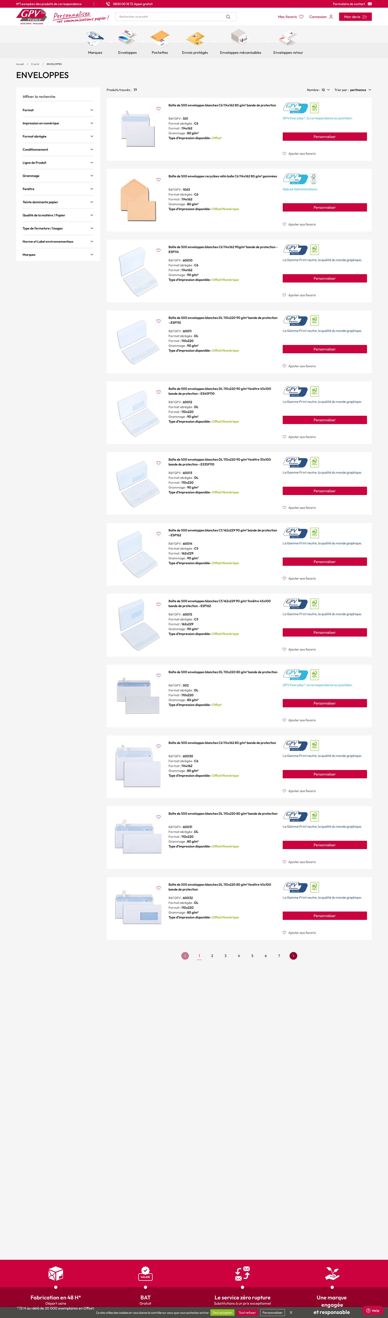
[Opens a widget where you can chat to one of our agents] (373, 1311)
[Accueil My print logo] (62, 17)
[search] (175, 17)
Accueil (20, 64)
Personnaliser (325, 136)
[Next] (293, 956)
